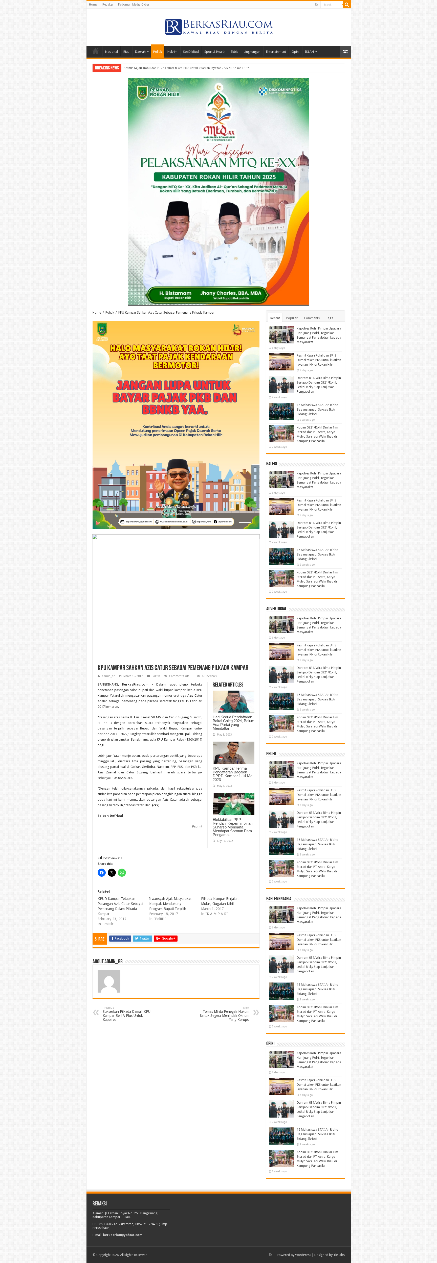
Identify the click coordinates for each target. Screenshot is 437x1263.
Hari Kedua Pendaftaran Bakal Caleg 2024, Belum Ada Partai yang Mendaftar (233, 722)
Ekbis (234, 52)
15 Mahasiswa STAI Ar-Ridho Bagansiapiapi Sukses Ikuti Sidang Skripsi (317, 409)
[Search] (347, 4)
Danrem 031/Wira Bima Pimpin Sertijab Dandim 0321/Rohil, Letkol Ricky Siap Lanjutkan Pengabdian (193, 68)
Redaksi (107, 4)
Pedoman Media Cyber (133, 4)
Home (93, 4)
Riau (126, 52)
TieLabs (339, 1255)
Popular (292, 318)
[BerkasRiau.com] (218, 26)
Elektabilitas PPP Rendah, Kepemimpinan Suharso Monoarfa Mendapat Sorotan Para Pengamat (232, 827)
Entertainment (276, 52)
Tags (329, 318)
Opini (295, 52)
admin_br (108, 676)
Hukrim (172, 52)
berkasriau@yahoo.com (122, 1235)
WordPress (303, 1255)
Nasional (111, 52)
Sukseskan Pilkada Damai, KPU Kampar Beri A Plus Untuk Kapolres (126, 1014)
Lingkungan (252, 52)
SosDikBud (191, 52)
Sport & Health (214, 52)
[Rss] (317, 5)
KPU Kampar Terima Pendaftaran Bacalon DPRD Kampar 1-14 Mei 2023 (233, 774)
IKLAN (309, 52)
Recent (275, 318)
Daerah (140, 52)
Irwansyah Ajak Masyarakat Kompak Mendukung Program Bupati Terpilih (170, 904)
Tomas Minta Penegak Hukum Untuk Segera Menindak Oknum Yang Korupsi (224, 1014)
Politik (157, 52)
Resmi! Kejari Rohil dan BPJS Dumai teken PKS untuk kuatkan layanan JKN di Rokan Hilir (319, 359)
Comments (312, 318)
